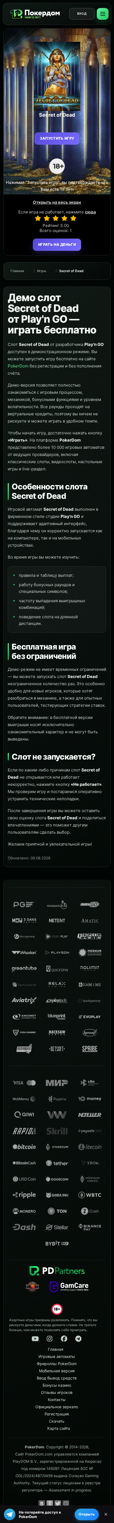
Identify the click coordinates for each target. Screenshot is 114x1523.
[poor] (47, 218)
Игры (41, 271)
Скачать (56, 1421)
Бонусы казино (57, 1385)
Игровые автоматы (56, 1356)
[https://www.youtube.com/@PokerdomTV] (35, 1339)
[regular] (56, 218)
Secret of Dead (71, 271)
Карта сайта (58, 1428)
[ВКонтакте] (41, 1503)
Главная (17, 271)
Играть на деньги (57, 244)
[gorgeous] (73, 218)
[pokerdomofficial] (64, 1339)
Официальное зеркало (56, 1406)
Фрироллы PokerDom (57, 1363)
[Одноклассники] (49, 1503)
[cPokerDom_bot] (78, 1339)
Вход (82, 13)
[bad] (38, 218)
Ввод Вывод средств (57, 1378)
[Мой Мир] (66, 1503)
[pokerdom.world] (49, 1339)
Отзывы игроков (56, 1392)
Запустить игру (57, 138)
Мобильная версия (57, 1370)
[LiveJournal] (74, 1503)
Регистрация (57, 1414)
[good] (64, 218)
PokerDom (18, 366)
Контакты (57, 1399)
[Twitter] (58, 1503)
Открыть (87, 1514)
